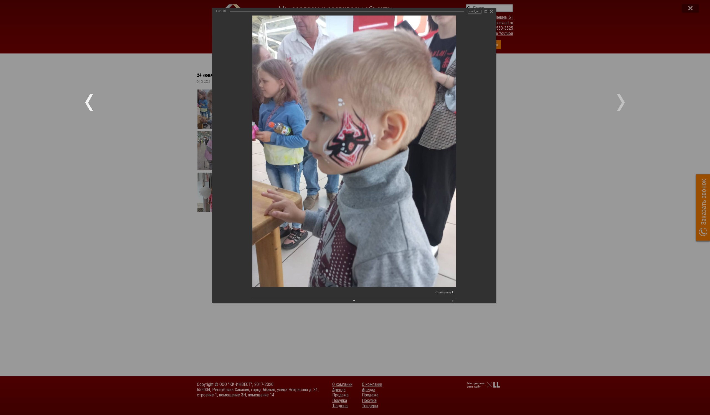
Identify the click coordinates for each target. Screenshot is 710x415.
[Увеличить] (486, 11)
